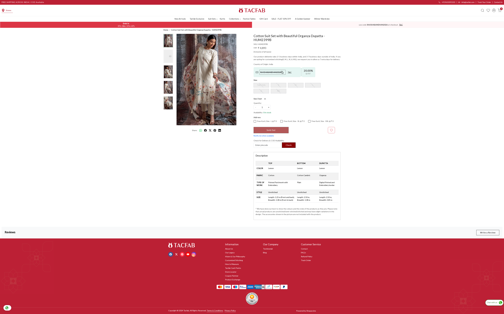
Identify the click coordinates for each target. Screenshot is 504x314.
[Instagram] (194, 254)
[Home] (252, 10)
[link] (482, 10)
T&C (401, 25)
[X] (176, 254)
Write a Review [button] (487, 232)
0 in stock (267, 112)
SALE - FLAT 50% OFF (281, 19)
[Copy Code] (282, 72)
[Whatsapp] (200, 130)
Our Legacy (230, 252)
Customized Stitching (234, 260)
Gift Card (263, 19)
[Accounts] (494, 10)
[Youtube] (188, 254)
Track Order (306, 260)
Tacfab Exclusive (197, 19)
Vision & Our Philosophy (235, 256)
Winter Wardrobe (322, 19)
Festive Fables (249, 19)
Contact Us (498, 2)
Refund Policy (306, 256)
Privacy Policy (230, 310)
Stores (8, 10)
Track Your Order (484, 2)
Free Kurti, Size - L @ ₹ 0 (267, 121)
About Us (229, 249)
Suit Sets (212, 19)
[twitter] (210, 130)
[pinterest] (214, 130)
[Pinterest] (182, 254)
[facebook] (205, 130)
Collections (234, 19)
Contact (304, 249)
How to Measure (232, 264)
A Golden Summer (302, 19)
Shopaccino (311, 311)
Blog (265, 252)
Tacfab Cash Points (233, 268)
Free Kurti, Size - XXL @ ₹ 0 (323, 121)
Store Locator (230, 272)
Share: (194, 130)
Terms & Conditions (215, 310)
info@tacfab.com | (469, 2)
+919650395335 (448, 2)
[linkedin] (219, 130)
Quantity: (258, 103)
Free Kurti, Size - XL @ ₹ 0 (294, 121)
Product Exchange (232, 279)
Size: (255, 80)
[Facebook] (171, 254)
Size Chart (258, 99)
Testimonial (268, 249)
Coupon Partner (231, 276)
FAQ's (303, 252)
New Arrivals (180, 19)
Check (289, 145)
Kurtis (222, 19)
